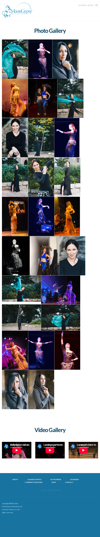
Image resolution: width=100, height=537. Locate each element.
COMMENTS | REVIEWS (33, 482)
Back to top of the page (51, 490)
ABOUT (15, 479)
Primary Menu (86, 5)
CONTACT (69, 482)
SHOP (54, 482)
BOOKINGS (74, 479)
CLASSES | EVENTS (34, 479)
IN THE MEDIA (56, 479)
